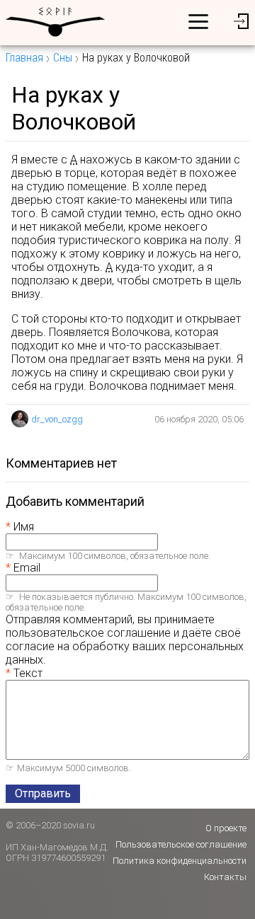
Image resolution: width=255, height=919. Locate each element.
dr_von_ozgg (57, 419)
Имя (23, 526)
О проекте (225, 828)
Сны (62, 57)
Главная (24, 57)
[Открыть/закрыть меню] (198, 21)
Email (26, 567)
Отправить (43, 793)
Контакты (225, 877)
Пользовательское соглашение (180, 844)
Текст (27, 673)
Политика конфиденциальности (179, 860)
